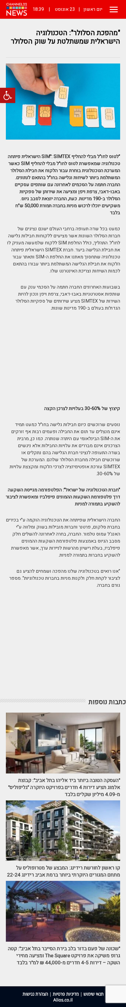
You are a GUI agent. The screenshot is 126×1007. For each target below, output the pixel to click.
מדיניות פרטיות (66, 994)
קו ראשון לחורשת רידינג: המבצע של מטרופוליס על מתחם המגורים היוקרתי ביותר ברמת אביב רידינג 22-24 (63, 871)
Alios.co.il (63, 1000)
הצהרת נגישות (35, 994)
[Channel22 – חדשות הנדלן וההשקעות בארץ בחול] (16, 9)
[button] (7, 95)
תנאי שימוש (94, 994)
